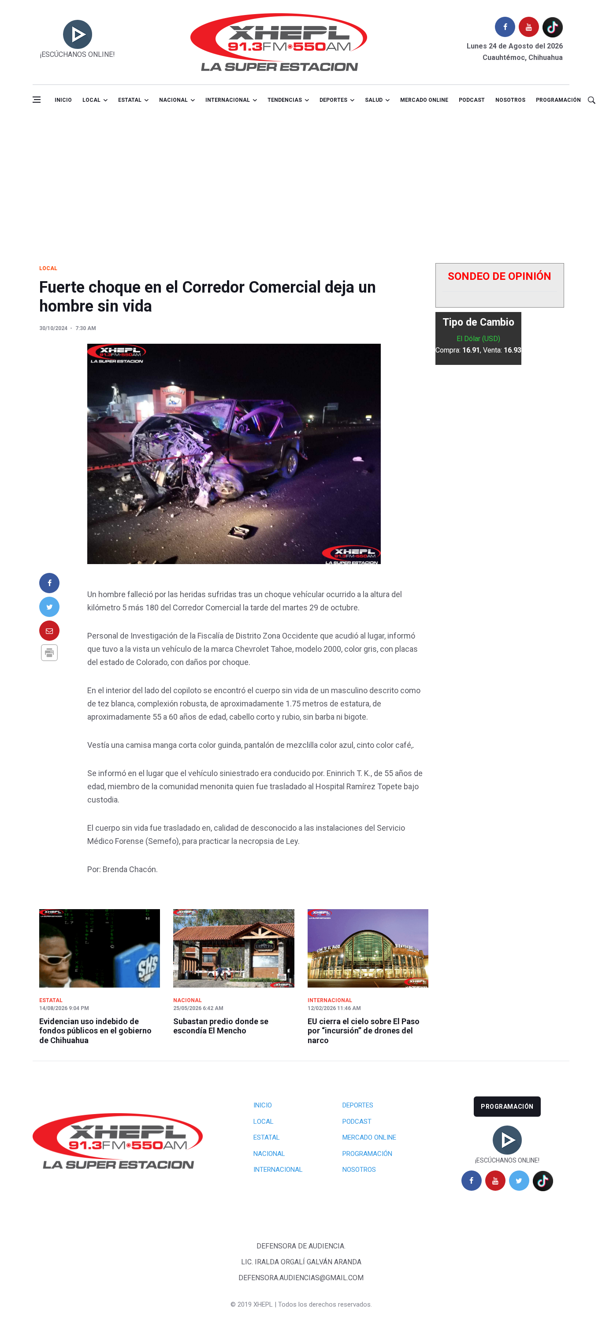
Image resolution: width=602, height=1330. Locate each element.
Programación (558, 100)
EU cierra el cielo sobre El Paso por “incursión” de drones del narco (364, 1031)
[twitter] (519, 1180)
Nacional (173, 100)
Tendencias (285, 100)
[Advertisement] (301, 182)
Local (91, 100)
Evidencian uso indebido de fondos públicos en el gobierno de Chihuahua (95, 1031)
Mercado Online (369, 1137)
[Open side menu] (37, 99)
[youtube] (529, 27)
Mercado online (424, 100)
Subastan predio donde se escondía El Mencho (220, 1026)
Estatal (129, 100)
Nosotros (510, 100)
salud (374, 100)
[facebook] (505, 27)
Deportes (333, 100)
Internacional (227, 100)
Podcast (472, 100)
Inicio (63, 100)
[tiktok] (553, 27)
